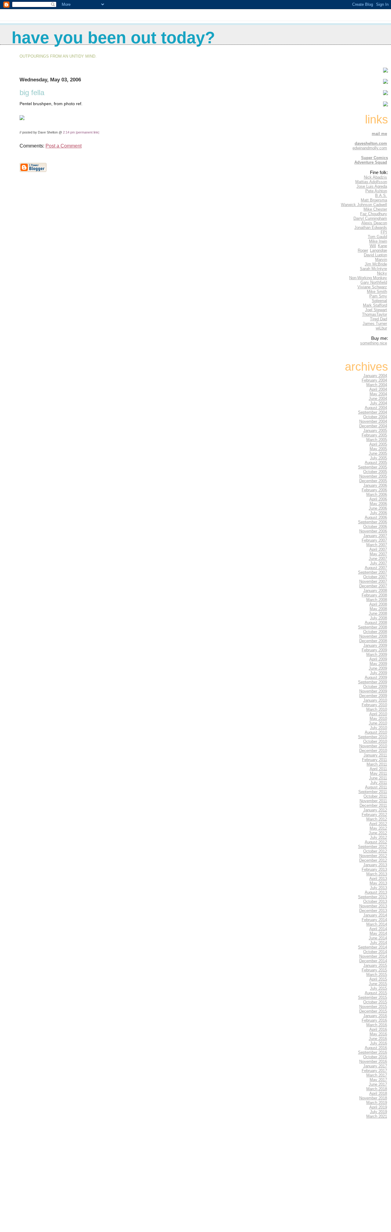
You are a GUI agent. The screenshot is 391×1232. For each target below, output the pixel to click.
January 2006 (375, 485)
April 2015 (378, 979)
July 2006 (378, 513)
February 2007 (374, 540)
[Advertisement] (369, 1181)
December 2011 (373, 805)
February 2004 (374, 380)
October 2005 (375, 471)
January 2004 (375, 375)
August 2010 (376, 732)
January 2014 (375, 915)
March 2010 (376, 709)
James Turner (375, 323)
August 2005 (376, 462)
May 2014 (378, 933)
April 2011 (378, 769)
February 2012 (374, 814)
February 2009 (374, 650)
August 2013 (376, 892)
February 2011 (374, 759)
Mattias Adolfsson (371, 182)
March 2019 (376, 1102)
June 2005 (378, 453)
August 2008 (376, 622)
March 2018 (376, 1089)
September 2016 (372, 1052)
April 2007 (378, 549)
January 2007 (375, 535)
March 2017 (376, 1075)
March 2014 (376, 924)
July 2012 (378, 837)
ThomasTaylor (374, 314)
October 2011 (375, 796)
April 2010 (378, 714)
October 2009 (375, 686)
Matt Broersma (374, 200)
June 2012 (378, 833)
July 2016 (378, 1043)
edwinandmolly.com (370, 148)
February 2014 (374, 919)
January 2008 (375, 590)
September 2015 (372, 997)
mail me (379, 133)
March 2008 (376, 599)
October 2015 (375, 1002)
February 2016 (374, 1020)
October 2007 (375, 577)
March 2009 (376, 654)
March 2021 (376, 1116)
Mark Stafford (375, 305)
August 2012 (376, 842)
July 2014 (378, 942)
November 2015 (373, 1006)
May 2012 (378, 828)
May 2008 (378, 609)
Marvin (381, 259)
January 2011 (375, 755)
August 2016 (376, 1047)
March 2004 (376, 385)
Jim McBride (376, 264)
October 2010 (375, 741)
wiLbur (381, 328)
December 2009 (373, 695)
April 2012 (378, 823)
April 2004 (378, 389)
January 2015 (375, 965)
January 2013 (375, 865)
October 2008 (375, 631)
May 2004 (378, 394)
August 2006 (376, 517)
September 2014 (372, 947)
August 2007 (376, 567)
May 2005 (378, 449)
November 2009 (373, 691)
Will (373, 246)
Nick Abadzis (375, 177)
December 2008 (373, 641)
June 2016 (378, 1038)
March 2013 (376, 874)
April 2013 (378, 878)
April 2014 (378, 929)
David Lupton (375, 255)
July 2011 (378, 782)
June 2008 (378, 613)
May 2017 (378, 1079)
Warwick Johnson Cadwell (364, 204)
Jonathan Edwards (370, 227)
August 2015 (376, 993)
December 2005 (373, 481)
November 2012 (373, 855)
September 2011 (372, 791)
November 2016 (373, 1061)
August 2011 (376, 787)
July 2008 (378, 618)
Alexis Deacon (374, 223)
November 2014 (373, 956)
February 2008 (374, 595)
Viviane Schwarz (372, 287)
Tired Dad (378, 319)
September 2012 (372, 846)
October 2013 (375, 901)
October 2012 (375, 851)
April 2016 (378, 1029)
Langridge (378, 250)
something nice (373, 343)
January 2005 (375, 430)
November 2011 (373, 801)
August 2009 (376, 677)
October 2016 (375, 1057)
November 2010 (373, 746)
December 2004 (373, 426)
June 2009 (378, 668)
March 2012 (376, 819)
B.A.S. (381, 195)
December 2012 (373, 860)
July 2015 (378, 988)
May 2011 (378, 773)
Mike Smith (377, 291)
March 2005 (376, 439)
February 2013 (374, 869)
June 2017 (378, 1084)
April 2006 (378, 499)
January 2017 (375, 1066)
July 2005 (378, 458)
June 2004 (378, 398)
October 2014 (375, 951)
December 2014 (373, 961)
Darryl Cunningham (370, 218)
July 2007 (378, 563)
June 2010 (378, 723)
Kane (382, 246)
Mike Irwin (378, 241)
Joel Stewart (376, 310)
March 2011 (377, 764)
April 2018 (378, 1093)
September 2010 (372, 737)
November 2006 (373, 531)
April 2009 (378, 659)
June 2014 (378, 938)
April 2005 (378, 444)
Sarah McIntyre (373, 268)
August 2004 (376, 407)
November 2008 (373, 636)
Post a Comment (64, 145)
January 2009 (375, 645)
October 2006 (375, 526)
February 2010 (374, 705)
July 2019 (378, 1111)
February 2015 (374, 970)
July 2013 (378, 887)
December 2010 (373, 750)
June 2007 (378, 558)
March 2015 (376, 974)
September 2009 (372, 682)
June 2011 (378, 778)
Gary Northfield (373, 282)
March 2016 (376, 1025)
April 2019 (378, 1107)
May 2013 (378, 883)
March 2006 (376, 494)
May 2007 (378, 554)
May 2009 (378, 663)
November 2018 (373, 1098)
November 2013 (373, 906)
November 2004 (373, 421)
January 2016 (375, 1015)
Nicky (382, 273)
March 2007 (376, 545)
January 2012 (375, 810)
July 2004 (378, 403)
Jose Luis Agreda (371, 186)
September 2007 (372, 572)
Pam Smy (378, 296)
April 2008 (378, 604)
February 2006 (374, 490)
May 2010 (378, 718)
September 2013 (372, 897)
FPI (384, 232)
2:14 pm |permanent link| (81, 132)
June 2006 (378, 508)
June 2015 (378, 983)
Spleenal (379, 300)
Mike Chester (375, 209)
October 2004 (375, 417)
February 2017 (374, 1070)
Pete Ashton (376, 191)
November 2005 (373, 476)
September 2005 (372, 467)
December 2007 (373, 586)
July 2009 (378, 673)
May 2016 (378, 1034)
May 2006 (378, 503)
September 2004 (372, 412)
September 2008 (372, 627)
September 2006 (372, 522)
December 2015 (373, 1011)
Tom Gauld (377, 236)
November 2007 (373, 581)
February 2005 (374, 435)
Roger (363, 250)
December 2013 (373, 910)
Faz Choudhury (373, 214)
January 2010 (375, 700)
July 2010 (378, 727)
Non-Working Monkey (368, 278)
